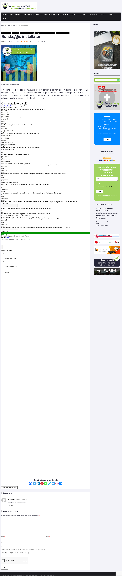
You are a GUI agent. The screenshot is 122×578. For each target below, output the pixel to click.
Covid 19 (22, 33)
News (49, 33)
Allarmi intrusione (11, 25)
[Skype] (49, 483)
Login (102, 14)
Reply (11, 505)
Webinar (65, 14)
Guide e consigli (29, 33)
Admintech (4, 41)
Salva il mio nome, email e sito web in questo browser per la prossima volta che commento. (24, 549)
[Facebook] (30, 483)
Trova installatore (50, 14)
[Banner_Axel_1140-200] (107, 240)
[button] (107, 139)
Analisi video (15, 33)
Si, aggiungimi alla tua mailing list (17, 553)
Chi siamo (92, 14)
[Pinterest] (42, 483)
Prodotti (58, 33)
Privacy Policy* (107, 187)
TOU (4, 18)
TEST (84, 14)
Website (3, 543)
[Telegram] (53, 483)
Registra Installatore (31, 14)
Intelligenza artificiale (41, 33)
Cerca (111, 14)
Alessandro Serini (14, 499)
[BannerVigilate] (107, 247)
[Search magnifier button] (118, 80)
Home (5, 14)
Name (3, 536)
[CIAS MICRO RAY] (107, 234)
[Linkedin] (38, 483)
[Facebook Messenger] (60, 483)
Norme (53, 33)
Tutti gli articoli (65, 33)
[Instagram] (57, 483)
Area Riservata (15, 14)
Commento (4, 519)
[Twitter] (34, 483)
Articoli (74, 14)
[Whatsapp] (45, 483)
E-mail (48, 536)
